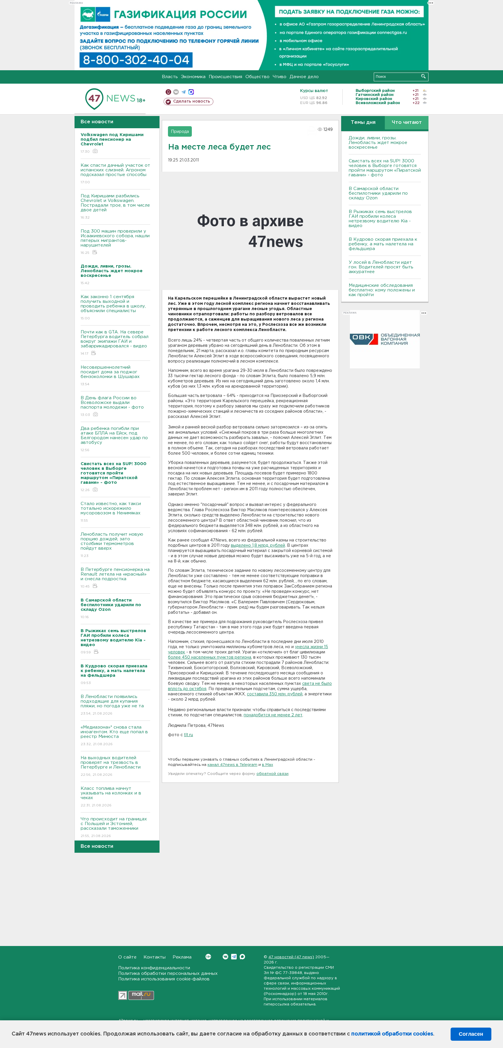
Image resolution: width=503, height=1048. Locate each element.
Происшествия (225, 77)
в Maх (267, 764)
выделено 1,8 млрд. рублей (258, 545)
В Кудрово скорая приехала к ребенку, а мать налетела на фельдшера (383, 244)
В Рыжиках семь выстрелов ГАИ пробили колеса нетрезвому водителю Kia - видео (380, 219)
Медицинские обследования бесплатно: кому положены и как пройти (382, 290)
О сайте (127, 957)
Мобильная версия (168, 92)
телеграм (183, 92)
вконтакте (176, 92)
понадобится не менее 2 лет (273, 715)
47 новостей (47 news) (291, 957)
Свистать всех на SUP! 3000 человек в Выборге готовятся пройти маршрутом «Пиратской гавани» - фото (385, 168)
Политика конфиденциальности (154, 968)
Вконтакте (225, 956)
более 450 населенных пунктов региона (209, 657)
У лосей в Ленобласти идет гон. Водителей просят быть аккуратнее (381, 267)
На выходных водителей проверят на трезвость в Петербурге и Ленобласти (111, 766)
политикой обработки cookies (392, 1034)
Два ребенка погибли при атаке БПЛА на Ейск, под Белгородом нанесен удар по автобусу (114, 439)
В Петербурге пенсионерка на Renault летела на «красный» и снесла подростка (115, 578)
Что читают (407, 122)
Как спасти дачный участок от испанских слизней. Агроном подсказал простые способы (115, 173)
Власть (170, 77)
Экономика (193, 77)
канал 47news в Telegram (232, 764)
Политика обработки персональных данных (168, 973)
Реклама (182, 957)
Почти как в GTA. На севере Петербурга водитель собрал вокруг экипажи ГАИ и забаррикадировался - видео (114, 342)
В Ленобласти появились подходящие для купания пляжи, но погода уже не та (112, 705)
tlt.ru (188, 735)
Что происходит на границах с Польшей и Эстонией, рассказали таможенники (114, 827)
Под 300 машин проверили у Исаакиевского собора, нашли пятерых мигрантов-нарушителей (115, 241)
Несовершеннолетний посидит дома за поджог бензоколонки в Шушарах (110, 375)
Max (242, 956)
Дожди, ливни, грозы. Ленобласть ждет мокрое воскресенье (378, 142)
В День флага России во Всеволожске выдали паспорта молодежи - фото (112, 406)
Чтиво (279, 77)
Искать (423, 76)
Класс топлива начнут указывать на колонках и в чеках (111, 797)
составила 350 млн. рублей (274, 694)
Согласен (471, 1034)
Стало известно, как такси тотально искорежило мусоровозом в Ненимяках (111, 512)
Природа (180, 131)
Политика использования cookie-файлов (164, 979)
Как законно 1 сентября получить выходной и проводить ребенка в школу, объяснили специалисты (113, 307)
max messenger (191, 92)
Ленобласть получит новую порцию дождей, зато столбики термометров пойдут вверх (112, 545)
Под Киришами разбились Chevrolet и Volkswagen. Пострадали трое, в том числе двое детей (115, 206)
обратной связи (272, 774)
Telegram (234, 956)
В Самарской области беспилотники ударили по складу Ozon (378, 193)
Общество (257, 77)
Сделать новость (191, 101)
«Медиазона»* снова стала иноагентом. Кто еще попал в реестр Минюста (114, 735)
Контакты (155, 957)
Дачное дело (304, 77)
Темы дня (363, 122)
